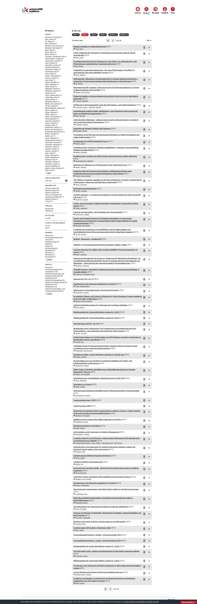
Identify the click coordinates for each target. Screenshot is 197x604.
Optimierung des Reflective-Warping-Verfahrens (92, 456)
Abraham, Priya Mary (52, 37)
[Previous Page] (113, 40)
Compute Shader (51, 242)
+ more (49, 260)
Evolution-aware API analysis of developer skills (92, 528)
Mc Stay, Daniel (50, 106)
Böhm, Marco (49, 54)
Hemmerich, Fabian (52, 69)
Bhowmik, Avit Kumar (52, 48)
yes (46, 218)
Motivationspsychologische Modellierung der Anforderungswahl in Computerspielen (106, 391)
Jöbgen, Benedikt (51, 82)
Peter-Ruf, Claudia (51, 121)
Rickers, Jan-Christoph (53, 129)
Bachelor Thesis (50, 190)
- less (48, 173)
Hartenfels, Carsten (52, 65)
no (46, 226)
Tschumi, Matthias (51, 166)
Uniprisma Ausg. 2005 (81, 406)
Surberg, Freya (50, 159)
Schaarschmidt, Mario (52, 140)
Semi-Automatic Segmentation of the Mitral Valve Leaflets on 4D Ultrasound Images (106, 489)
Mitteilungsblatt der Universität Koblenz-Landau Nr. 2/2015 (96, 561)
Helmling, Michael (51, 67)
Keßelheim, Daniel (51, 89)
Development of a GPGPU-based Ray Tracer (90, 141)
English (47, 211)
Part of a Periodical (52, 195)
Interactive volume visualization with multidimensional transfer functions (102, 477)
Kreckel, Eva (49, 93)
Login (173, 3)
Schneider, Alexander (52, 144)
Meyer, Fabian (50, 110)
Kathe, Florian (50, 86)
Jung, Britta (49, 80)
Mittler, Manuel (50, 112)
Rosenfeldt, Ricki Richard (54, 132)
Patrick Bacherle (51, 119)
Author (112, 35)
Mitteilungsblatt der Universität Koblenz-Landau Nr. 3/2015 (96, 312)
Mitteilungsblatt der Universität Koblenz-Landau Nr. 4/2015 (96, 318)
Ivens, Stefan (49, 74)
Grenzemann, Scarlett (52, 61)
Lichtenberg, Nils (51, 97)
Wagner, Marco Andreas (53, 168)
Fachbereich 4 (50, 284)
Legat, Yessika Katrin (52, 95)
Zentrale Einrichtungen (53, 274)
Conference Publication (53, 197)
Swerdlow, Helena (51, 162)
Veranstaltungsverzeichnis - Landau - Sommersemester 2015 (97, 540)
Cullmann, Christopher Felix (55, 56)
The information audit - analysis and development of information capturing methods (106, 551)
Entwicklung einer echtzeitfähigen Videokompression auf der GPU (99, 378)
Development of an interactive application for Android (94, 284)
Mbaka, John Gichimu (52, 104)
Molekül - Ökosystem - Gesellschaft (87, 239)
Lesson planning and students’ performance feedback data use (98, 572)
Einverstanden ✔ (188, 602)
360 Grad (48, 252)
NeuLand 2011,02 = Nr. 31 (83, 279)
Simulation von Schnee (82, 384)
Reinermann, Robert (52, 127)
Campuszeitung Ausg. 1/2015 (84, 400)
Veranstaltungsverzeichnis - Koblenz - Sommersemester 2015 (97, 535)
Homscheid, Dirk (51, 71)
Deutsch (168, 3)
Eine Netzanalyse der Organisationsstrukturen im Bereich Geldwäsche (100, 507)
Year (75, 35)
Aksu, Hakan (49, 39)
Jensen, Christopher (52, 76)
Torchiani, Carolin (51, 164)
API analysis (49, 257)
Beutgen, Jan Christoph (53, 46)
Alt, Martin (49, 41)
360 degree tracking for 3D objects (86, 426)
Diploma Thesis (50, 199)
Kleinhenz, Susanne (52, 91)
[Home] (32, 12)
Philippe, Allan (50, 125)
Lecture (47, 201)
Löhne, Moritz (50, 99)
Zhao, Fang (49, 170)
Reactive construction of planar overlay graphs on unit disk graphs (99, 521)
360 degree (49, 255)
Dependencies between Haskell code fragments (92, 128)
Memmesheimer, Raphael (54, 108)
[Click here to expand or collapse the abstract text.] (149, 47)
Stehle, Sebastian (51, 157)
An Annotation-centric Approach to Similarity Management (96, 432)
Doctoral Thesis (50, 188)
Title (93, 35)
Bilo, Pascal (49, 50)
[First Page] (108, 40)
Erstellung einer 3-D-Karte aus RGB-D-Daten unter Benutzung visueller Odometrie (105, 156)
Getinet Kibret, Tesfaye (53, 59)
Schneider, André (51, 147)
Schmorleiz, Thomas (52, 142)
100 (148, 40)
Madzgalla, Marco (51, 101)
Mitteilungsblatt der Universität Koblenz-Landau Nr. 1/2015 (96, 546)
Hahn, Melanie (50, 63)
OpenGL (48, 246)
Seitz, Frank (49, 153)
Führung (48, 235)
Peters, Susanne (50, 123)
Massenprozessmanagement (84, 188)
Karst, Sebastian (51, 84)
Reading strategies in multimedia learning (89, 46)
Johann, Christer (51, 78)
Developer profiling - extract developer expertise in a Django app (98, 354)
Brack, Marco (49, 52)
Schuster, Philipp (51, 149)
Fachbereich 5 (50, 287)
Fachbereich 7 (50, 272)
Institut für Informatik (53, 276)
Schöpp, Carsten (51, 151)
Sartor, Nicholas (50, 138)
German (48, 209)
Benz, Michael (50, 43)
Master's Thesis (50, 192)
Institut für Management (53, 280)
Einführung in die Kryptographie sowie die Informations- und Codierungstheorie (104, 105)
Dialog (47, 244)
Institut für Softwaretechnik (55, 282)
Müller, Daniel (50, 114)
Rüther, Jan (49, 136)
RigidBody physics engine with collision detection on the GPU (97, 419)
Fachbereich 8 (50, 278)
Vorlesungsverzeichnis (53, 237)
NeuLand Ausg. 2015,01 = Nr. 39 (85, 324)
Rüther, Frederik (51, 134)
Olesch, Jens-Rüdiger (52, 116)
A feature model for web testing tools (88, 462)
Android (48, 239)
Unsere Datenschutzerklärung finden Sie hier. (141, 602)
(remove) (62, 181)
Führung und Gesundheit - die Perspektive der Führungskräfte (97, 212)
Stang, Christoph (51, 155)
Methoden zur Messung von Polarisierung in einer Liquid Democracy (100, 165)
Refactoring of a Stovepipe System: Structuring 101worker (96, 290)
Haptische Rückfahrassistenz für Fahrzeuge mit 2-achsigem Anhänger (100, 305)
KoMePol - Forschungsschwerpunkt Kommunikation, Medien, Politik (100, 245)
